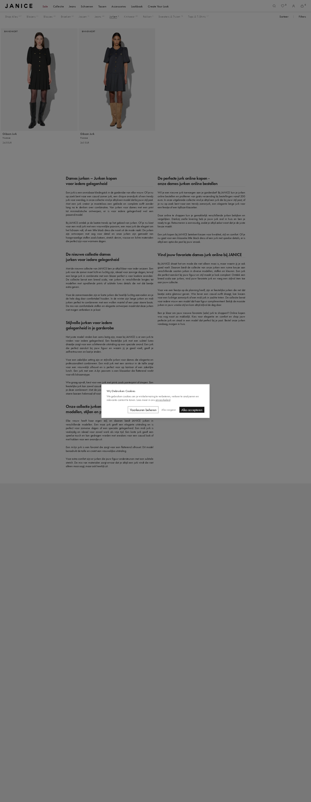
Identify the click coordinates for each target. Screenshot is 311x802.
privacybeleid (163, 400)
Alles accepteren (191, 410)
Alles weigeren (168, 409)
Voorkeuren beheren (143, 410)
